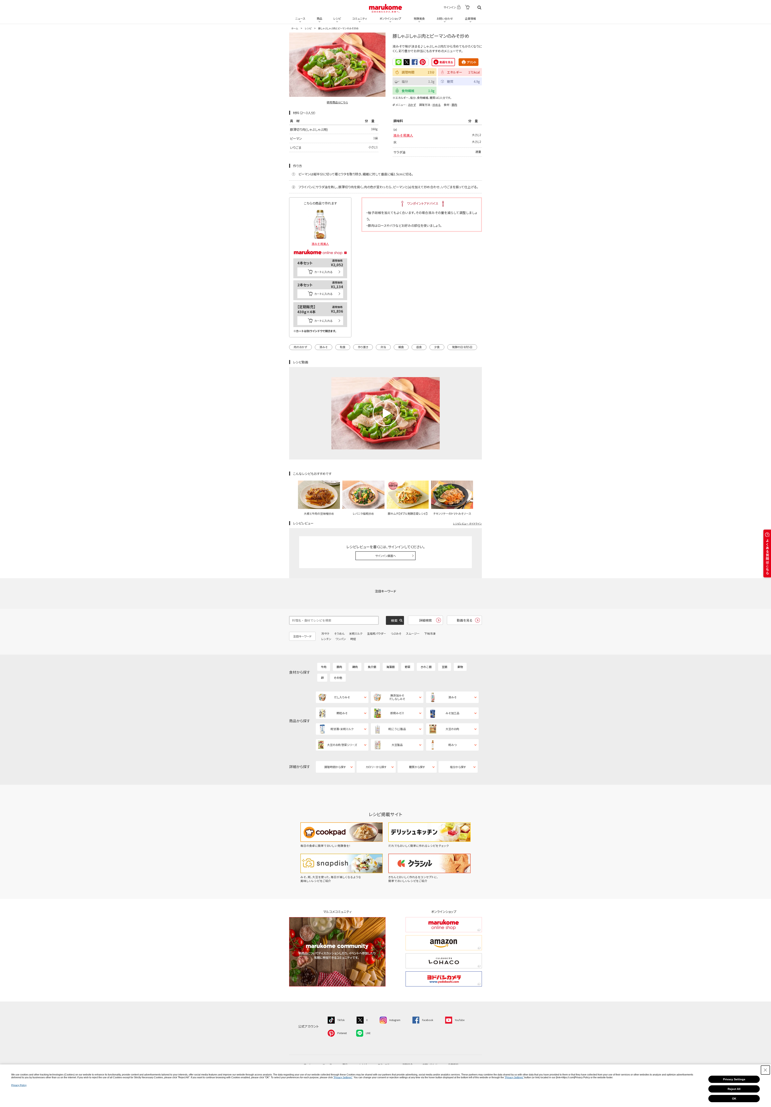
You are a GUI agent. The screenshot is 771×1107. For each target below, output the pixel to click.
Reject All (734, 1089)
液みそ (323, 347)
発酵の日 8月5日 (462, 347)
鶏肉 (355, 667)
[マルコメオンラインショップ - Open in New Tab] (320, 247)
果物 (460, 667)
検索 (479, 7)
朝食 (401, 347)
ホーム (294, 28)
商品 (319, 18)
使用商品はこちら (337, 102)
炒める (436, 105)
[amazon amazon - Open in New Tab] (444, 942)
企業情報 (470, 18)
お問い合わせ (444, 18)
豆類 (444, 667)
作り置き (363, 347)
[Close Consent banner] (765, 1070)
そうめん (339, 633)
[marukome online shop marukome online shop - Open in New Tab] (444, 924)
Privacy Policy (19, 1085)
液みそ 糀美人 (403, 135)
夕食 (437, 347)
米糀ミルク (355, 633)
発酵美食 (419, 18)
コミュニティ (359, 18)
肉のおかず (300, 347)
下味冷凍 (429, 633)
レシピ (337, 18)
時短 (353, 639)
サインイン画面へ (385, 556)
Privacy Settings (734, 1079)
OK (734, 1098)
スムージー (413, 633)
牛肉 (323, 667)
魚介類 (372, 667)
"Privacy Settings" (342, 1077)
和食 (343, 347)
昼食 (419, 347)
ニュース (300, 18)
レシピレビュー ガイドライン (467, 523)
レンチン (326, 639)
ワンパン (341, 639)
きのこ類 (426, 667)
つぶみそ (396, 633)
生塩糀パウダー (376, 633)
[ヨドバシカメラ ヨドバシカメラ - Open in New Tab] (444, 979)
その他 (338, 678)
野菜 (407, 667)
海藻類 (390, 667)
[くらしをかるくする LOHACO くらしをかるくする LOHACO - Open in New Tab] (444, 961)
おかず (412, 105)
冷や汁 (325, 633)
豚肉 (454, 105)
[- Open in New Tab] (467, 7)
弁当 (383, 347)
